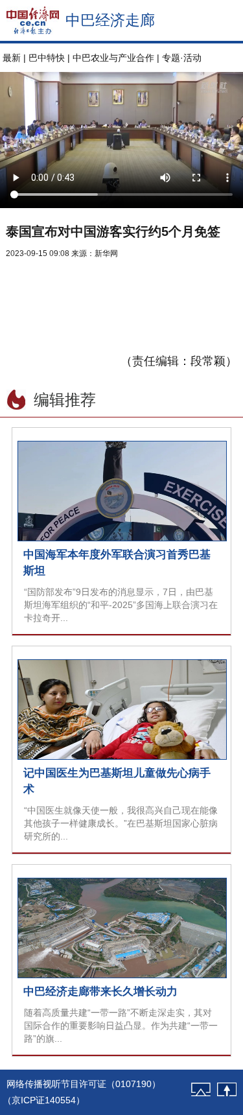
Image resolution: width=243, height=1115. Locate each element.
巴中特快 (47, 58)
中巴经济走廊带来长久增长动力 (100, 991)
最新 (12, 58)
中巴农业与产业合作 (113, 58)
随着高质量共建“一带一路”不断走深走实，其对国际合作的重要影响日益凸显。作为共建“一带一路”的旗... (121, 1025)
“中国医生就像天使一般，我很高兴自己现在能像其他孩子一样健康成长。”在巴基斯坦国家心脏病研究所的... (121, 823)
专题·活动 (182, 58)
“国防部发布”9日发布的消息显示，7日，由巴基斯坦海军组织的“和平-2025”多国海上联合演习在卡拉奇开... (121, 605)
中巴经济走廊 (110, 20)
